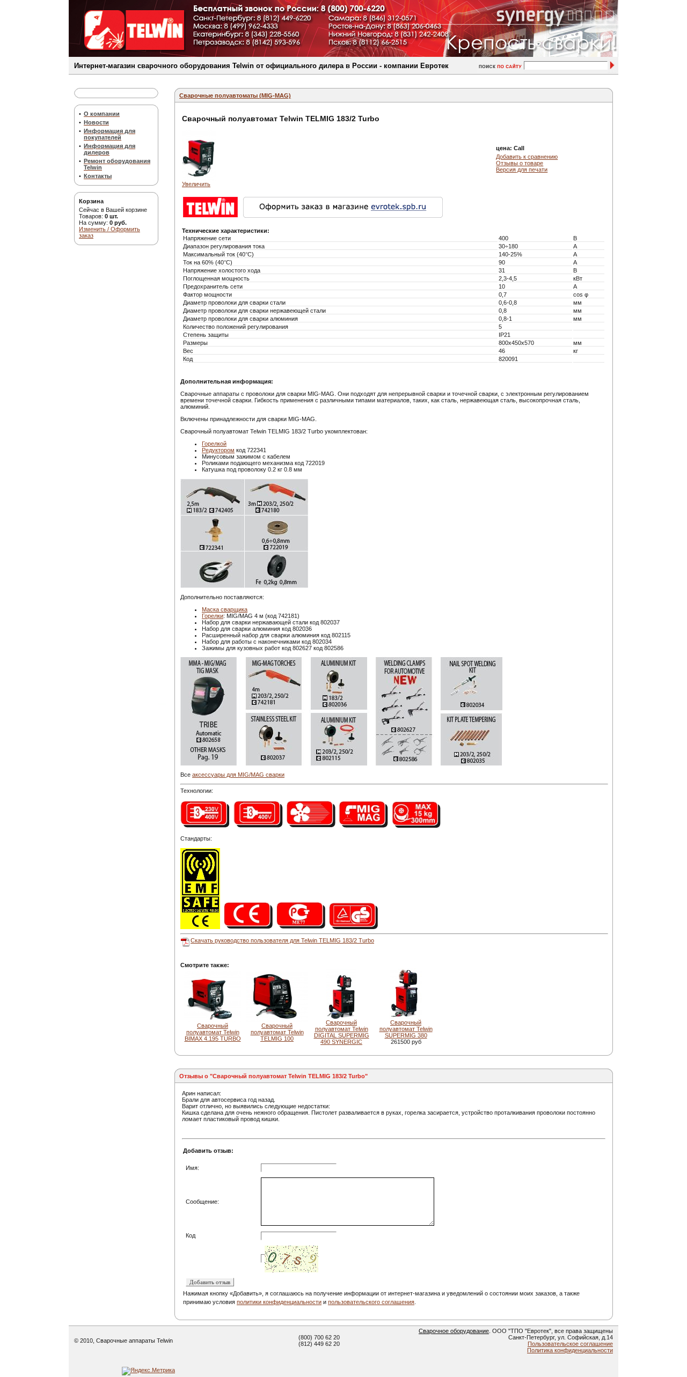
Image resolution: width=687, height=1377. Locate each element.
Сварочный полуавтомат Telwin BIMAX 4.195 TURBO (213, 1032)
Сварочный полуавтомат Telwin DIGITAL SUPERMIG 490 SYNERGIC (341, 1032)
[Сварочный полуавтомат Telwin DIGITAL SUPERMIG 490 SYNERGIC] (341, 1017)
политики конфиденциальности (279, 1302)
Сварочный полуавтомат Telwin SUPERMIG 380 (406, 1029)
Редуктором (218, 450)
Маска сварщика (224, 609)
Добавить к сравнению (527, 156)
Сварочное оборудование (454, 1331)
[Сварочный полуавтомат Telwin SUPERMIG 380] (406, 1017)
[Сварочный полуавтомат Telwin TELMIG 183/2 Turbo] (199, 178)
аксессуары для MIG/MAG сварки (238, 774)
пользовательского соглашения (371, 1302)
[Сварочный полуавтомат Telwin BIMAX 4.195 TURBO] (212, 1020)
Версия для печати (521, 169)
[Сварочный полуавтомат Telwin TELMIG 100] (277, 1020)
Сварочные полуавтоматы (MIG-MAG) (235, 95)
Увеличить (196, 184)
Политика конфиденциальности (570, 1350)
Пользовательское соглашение (570, 1344)
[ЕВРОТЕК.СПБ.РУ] (391, 215)
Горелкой (214, 443)
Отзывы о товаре (519, 163)
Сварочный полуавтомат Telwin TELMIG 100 (277, 1032)
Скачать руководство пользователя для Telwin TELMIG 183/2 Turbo (282, 940)
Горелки (212, 616)
